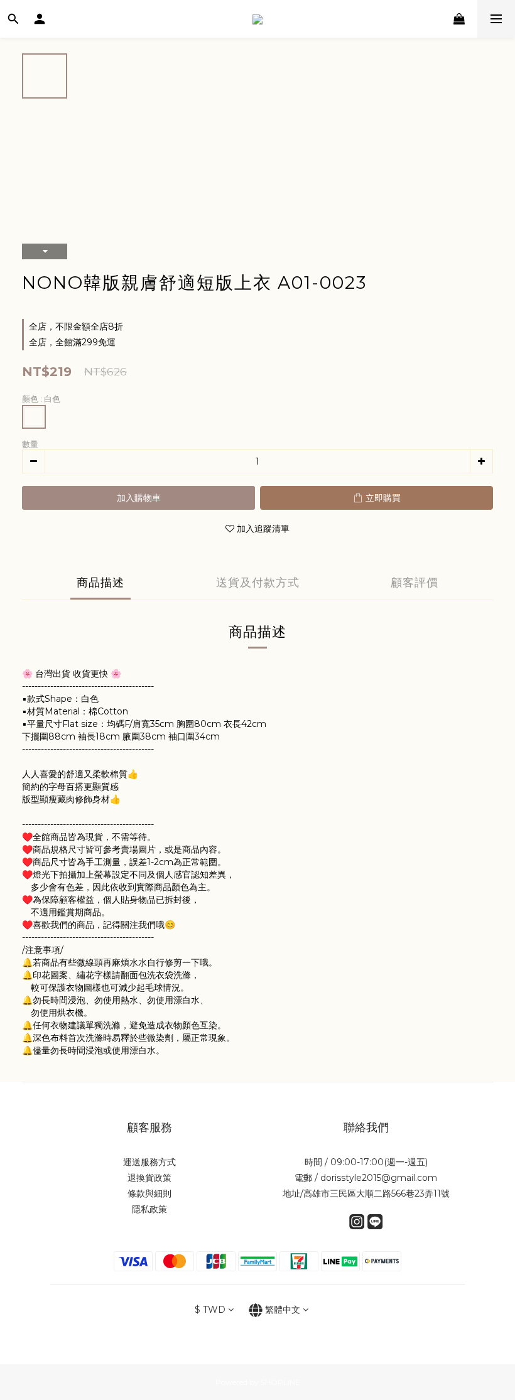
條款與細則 (149, 1193)
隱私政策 (149, 1209)
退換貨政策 (149, 1177)
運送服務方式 (149, 1162)
